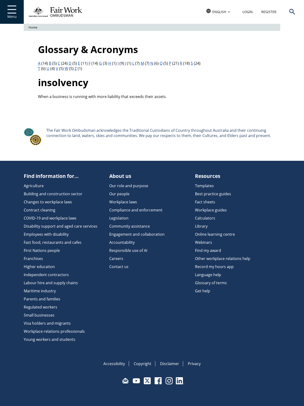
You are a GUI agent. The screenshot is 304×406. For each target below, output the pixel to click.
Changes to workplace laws (48, 202)
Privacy (194, 363)
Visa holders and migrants (47, 323)
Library (201, 226)
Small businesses (39, 315)
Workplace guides (211, 210)
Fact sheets (205, 202)
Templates (204, 185)
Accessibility (114, 363)
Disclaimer (169, 363)
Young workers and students (49, 339)
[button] (292, 12)
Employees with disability (46, 234)
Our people (119, 193)
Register (268, 12)
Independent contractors (46, 274)
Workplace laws (123, 202)
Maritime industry (40, 290)
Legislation (118, 218)
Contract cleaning (39, 210)
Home (32, 27)
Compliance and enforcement (135, 210)
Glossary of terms (211, 282)
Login (247, 12)
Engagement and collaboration (137, 234)
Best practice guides (213, 193)
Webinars (203, 242)
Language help (208, 274)
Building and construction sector (53, 193)
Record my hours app (214, 266)
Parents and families (42, 299)
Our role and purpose (128, 185)
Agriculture (34, 185)
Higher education (39, 266)
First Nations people (42, 250)
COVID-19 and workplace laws (50, 218)
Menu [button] (12, 16)
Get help (202, 290)
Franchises (33, 258)
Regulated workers (40, 307)
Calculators (205, 218)
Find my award (208, 250)
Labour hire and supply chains (51, 282)
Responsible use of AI (128, 250)
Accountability (122, 242)
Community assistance (129, 226)
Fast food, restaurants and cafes (52, 242)
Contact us (118, 266)
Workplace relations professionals (54, 331)
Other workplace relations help (222, 258)
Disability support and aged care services (60, 226)
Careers (116, 258)
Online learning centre (215, 234)
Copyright (142, 363)
